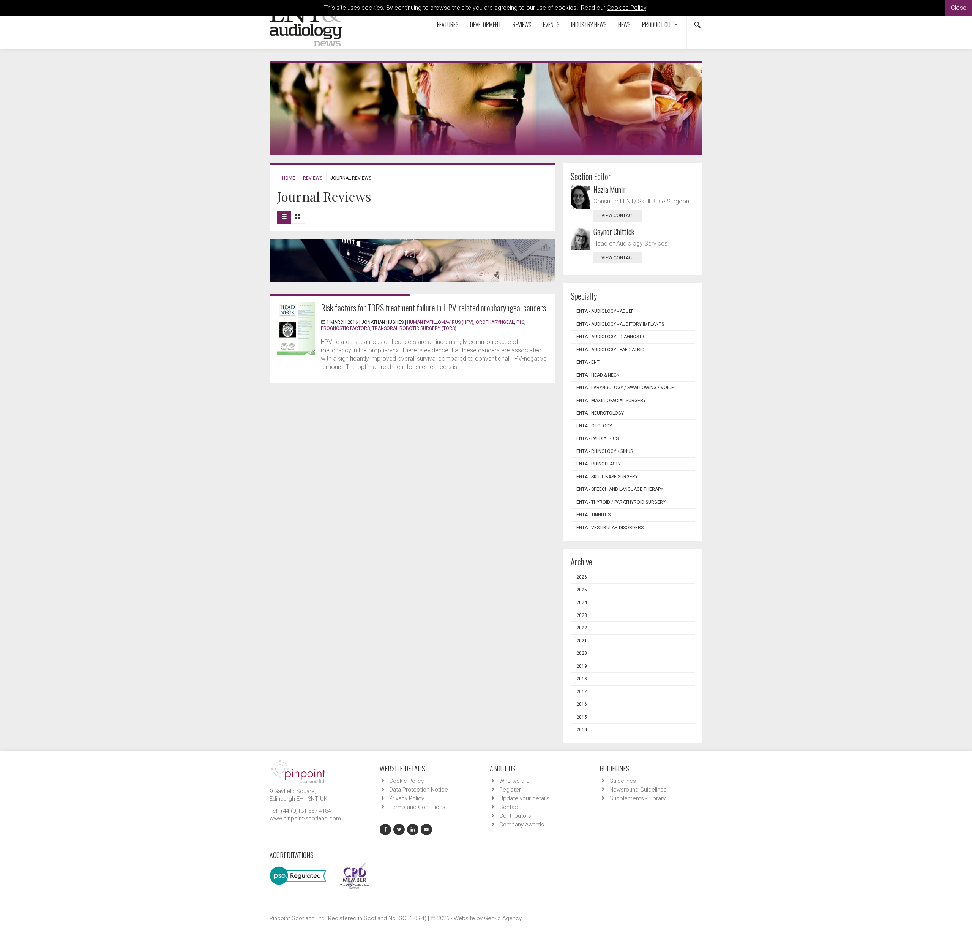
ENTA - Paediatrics (597, 438)
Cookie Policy (406, 780)
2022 (581, 628)
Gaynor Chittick (613, 231)
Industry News (589, 24)
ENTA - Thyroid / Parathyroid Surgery (621, 502)
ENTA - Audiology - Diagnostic (611, 336)
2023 (581, 615)
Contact (509, 807)
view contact (617, 215)
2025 (581, 590)
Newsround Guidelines (638, 789)
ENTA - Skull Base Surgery (607, 476)
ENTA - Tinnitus (593, 514)
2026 (581, 577)
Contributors (515, 815)
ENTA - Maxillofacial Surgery (611, 400)
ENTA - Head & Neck (597, 375)
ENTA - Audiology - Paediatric (610, 349)
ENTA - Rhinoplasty (598, 464)
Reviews (522, 24)
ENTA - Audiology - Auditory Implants (620, 324)
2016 (581, 704)
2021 (581, 640)
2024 (581, 602)
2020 (581, 653)
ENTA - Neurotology (600, 413)
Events (551, 24)
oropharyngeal (495, 322)
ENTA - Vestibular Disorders (610, 527)
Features (448, 24)
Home (288, 178)
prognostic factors (345, 328)
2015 (581, 717)
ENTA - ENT (588, 362)
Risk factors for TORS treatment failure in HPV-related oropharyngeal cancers (433, 307)
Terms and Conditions (417, 807)
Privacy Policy (406, 798)
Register (510, 789)
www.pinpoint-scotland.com (305, 818)
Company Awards (521, 824)
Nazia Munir (609, 189)
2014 (581, 729)
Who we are (514, 780)
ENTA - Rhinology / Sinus (604, 451)
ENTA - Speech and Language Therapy (619, 489)
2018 (581, 678)
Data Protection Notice (418, 789)
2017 (581, 691)
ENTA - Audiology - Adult (604, 311)
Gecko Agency (503, 918)
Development (485, 24)
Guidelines (622, 780)
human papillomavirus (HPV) (440, 322)
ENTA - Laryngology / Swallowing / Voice (625, 387)
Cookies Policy (626, 7)
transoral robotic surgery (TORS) (414, 328)
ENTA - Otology (594, 426)
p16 (520, 322)
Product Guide (659, 24)
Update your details (524, 798)
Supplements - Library (637, 798)
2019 (581, 666)
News (624, 24)
